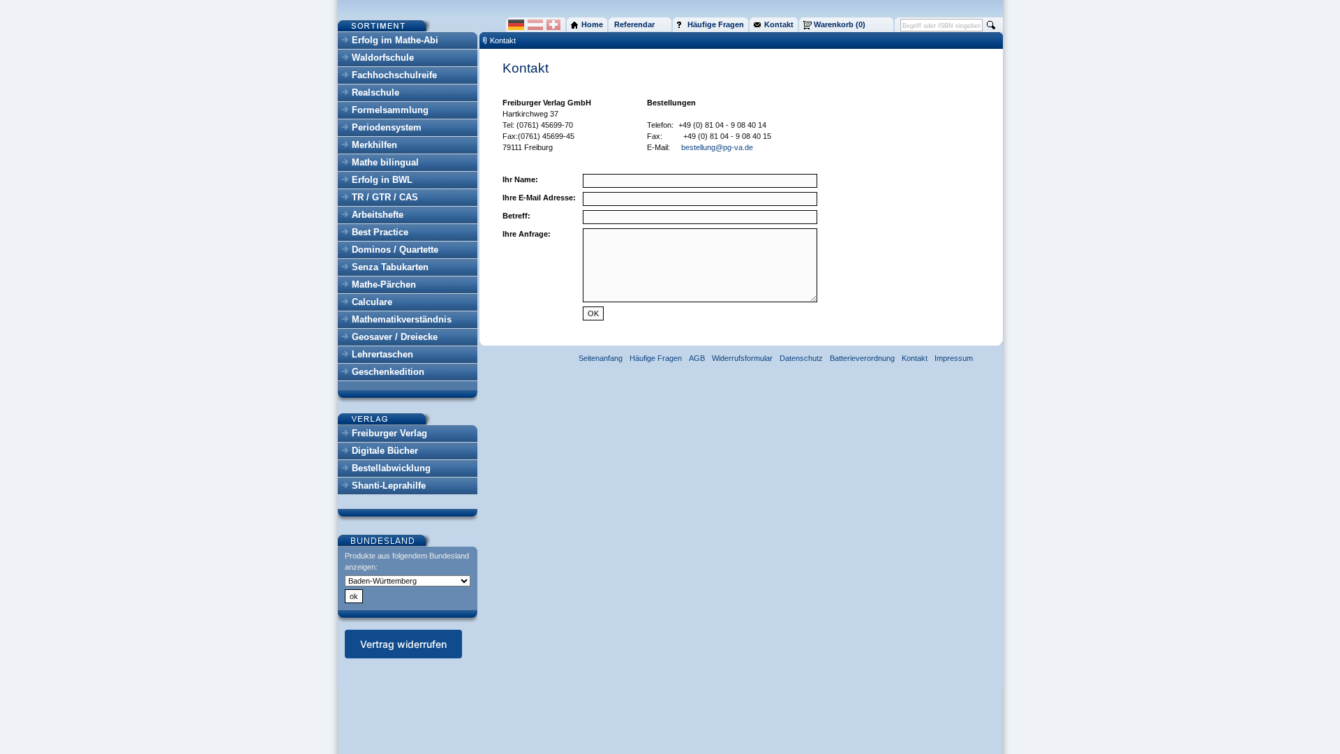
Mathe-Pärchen (384, 284)
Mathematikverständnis (402, 319)
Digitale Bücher (385, 450)
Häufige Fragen (656, 358)
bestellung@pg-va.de (717, 147)
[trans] (677, 125)
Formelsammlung (390, 110)
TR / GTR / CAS (385, 197)
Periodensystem (387, 127)
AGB (697, 358)
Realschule (375, 92)
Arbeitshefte (377, 214)
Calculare (372, 302)
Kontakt (503, 40)
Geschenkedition (388, 372)
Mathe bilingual (385, 162)
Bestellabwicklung (391, 468)
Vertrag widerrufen (403, 644)
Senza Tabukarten (390, 267)
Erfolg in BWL (382, 180)
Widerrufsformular (742, 358)
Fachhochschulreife (394, 75)
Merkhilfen (374, 145)
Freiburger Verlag (389, 433)
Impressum (954, 358)
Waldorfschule (383, 57)
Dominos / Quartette (395, 249)
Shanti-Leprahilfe (389, 485)
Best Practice (380, 232)
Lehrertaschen (382, 354)
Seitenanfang (601, 358)
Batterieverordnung (862, 358)
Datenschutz (801, 358)
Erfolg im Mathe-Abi (395, 40)
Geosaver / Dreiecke (395, 337)
